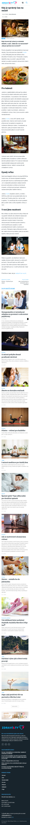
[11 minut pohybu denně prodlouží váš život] (15, 341)
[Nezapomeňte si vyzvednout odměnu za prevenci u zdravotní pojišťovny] (15, 299)
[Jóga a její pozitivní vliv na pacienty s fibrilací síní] (15, 681)
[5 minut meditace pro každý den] (15, 449)
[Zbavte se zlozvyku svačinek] (15, 377)
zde (13, 817)
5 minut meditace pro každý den (15, 462)
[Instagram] (6, 744)
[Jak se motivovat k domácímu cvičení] (15, 523)
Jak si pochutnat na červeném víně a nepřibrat (23, 283)
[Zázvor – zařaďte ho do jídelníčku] (15, 565)
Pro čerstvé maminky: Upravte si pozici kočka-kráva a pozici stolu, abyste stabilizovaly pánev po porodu (14, 757)
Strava (3, 388)
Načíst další (14, 706)
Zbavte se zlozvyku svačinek (13, 390)
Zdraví (3, 493)
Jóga (3, 460)
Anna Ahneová (12, 14)
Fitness (3, 352)
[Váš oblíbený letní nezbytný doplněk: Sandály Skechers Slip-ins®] (15, 606)
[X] (9, 744)
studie (24, 52)
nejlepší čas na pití (20, 273)
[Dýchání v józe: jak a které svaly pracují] (15, 645)
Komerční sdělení (6, 618)
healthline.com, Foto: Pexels (10, 38)
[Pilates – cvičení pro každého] (15, 417)
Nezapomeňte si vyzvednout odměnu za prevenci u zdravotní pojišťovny (15, 314)
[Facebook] (3, 744)
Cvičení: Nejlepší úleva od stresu (10, 761)
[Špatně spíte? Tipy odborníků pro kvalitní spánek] (15, 482)
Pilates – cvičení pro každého (13, 430)
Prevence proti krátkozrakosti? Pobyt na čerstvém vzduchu (13, 767)
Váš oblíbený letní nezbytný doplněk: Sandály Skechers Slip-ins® (15, 622)
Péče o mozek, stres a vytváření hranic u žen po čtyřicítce (14, 763)
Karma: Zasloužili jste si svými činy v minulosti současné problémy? (14, 752)
